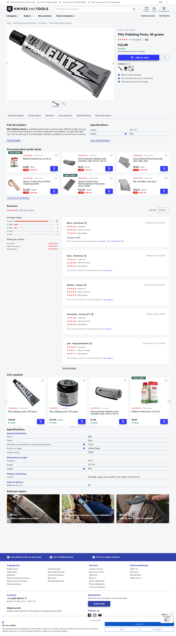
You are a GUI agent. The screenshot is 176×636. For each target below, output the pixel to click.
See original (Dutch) (115, 241)
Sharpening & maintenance (18, 578)
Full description (16, 115)
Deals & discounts (64, 16)
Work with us (135, 578)
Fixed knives (12, 572)
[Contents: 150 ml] (120, 68)
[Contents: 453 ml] (126, 68)
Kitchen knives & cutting (17, 581)
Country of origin (14, 448)
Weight (93, 134)
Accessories (43, 23)
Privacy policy (95, 620)
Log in (154, 11)
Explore (27, 16)
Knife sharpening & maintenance (24, 23)
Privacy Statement (97, 584)
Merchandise (135, 575)
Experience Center (97, 572)
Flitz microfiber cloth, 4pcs (145, 181)
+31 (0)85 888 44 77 (17, 598)
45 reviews (137, 39)
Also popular (65, 115)
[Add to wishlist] (164, 57)
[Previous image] (7, 63)
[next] (164, 400)
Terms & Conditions (97, 587)
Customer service (96, 569)
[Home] (27, 8)
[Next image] (113, 63)
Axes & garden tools (56, 572)
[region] (60, 67)
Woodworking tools (56, 581)
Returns (92, 578)
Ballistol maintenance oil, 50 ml (37, 159)
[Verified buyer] (85, 223)
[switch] (167, 620)
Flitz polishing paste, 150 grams (22, 412)
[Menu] (171, 613)
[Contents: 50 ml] (131, 68)
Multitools (11, 575)
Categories (11, 16)
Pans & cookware (14, 584)
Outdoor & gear (54, 569)
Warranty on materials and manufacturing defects (29, 444)
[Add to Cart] (54, 168)
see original (107, 270)
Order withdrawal (96, 581)
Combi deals (34, 115)
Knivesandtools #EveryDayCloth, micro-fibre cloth (148, 160)
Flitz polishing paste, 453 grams (63, 412)
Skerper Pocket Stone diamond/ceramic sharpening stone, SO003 (91, 183)
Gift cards (134, 572)
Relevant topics (103, 115)
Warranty (93, 575)
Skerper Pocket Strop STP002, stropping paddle (37, 182)
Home (9, 23)
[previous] (11, 400)
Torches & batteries (56, 575)
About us (134, 569)
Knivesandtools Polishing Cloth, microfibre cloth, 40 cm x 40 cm (92, 160)
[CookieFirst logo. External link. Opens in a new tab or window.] (3, 622)
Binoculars (52, 578)
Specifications (83, 115)
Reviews (50, 115)
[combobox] (163, 210)
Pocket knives (12, 569)
